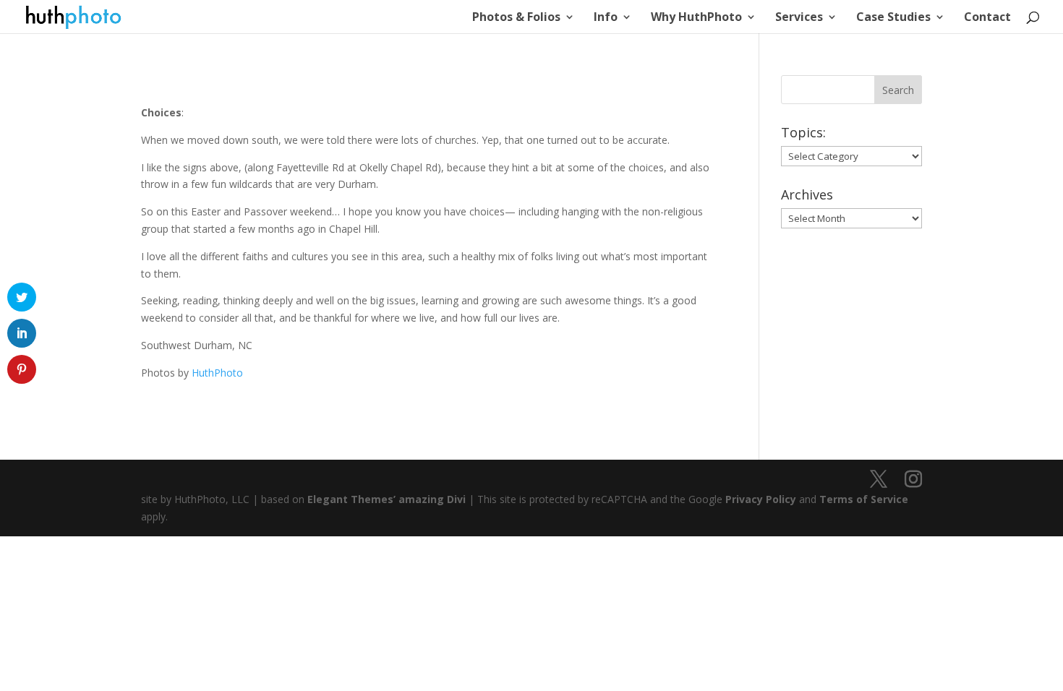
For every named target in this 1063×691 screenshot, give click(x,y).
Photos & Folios (516, 18)
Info (606, 18)
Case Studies (893, 18)
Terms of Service (863, 499)
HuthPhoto (217, 372)
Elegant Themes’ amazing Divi (385, 499)
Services (799, 18)
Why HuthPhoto (696, 18)
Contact (987, 18)
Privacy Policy (760, 499)
